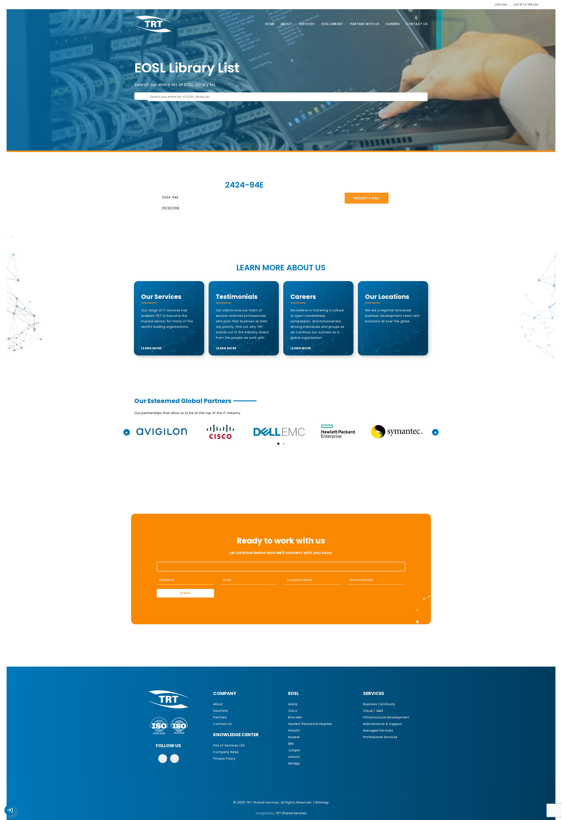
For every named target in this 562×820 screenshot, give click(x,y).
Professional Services (380, 737)
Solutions (220, 711)
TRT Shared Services (291, 813)
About (286, 24)
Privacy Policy (224, 758)
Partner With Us (364, 24)
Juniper (294, 750)
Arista (292, 704)
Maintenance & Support (382, 724)
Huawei (294, 737)
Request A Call (367, 198)
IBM (291, 743)
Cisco (292, 711)
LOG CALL (501, 4)
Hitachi (294, 730)
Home (269, 24)
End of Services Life (229, 745)
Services (306, 24)
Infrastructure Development (386, 717)
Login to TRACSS (14, 812)
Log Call (14, 807)
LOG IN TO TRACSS (526, 4)
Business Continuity (379, 704)
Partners (220, 717)
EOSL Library (332, 24)
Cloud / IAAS (373, 711)
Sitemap (322, 802)
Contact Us (416, 24)
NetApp (294, 763)
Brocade (295, 717)
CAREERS (392, 24)
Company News (226, 752)
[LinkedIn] (174, 758)
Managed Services (378, 730)
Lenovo (294, 757)
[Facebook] (162, 758)
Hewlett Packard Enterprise (310, 724)
